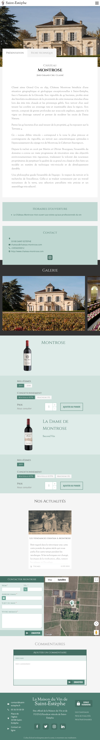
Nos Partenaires (83, 719)
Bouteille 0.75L (26, 397)
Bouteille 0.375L (45, 476)
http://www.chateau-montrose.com (27, 251)
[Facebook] (37, 726)
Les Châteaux (82, 712)
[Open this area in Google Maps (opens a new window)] (49, 634)
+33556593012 (17, 248)
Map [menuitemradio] (50, 579)
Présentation (15, 52)
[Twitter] (46, 726)
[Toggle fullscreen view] (96, 579)
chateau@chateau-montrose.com (26, 244)
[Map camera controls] (96, 623)
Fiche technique (42, 52)
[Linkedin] (63, 726)
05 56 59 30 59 (17, 709)
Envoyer (35, 633)
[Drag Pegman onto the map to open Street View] (96, 632)
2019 (21, 464)
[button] (72, 603)
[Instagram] (54, 726)
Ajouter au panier (71, 406)
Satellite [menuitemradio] (62, 579)
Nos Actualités (82, 716)
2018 (28, 385)
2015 (21, 385)
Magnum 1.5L (43, 397)
